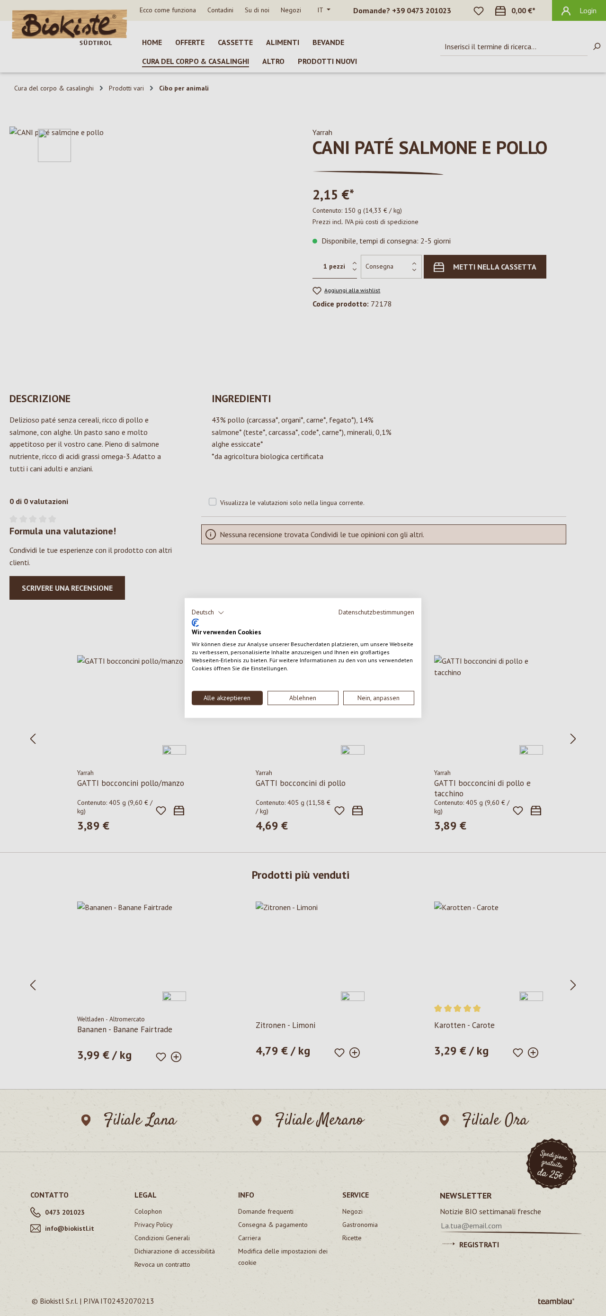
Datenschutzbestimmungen (376, 612)
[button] (208, 612)
